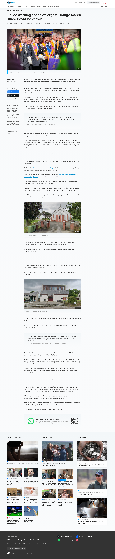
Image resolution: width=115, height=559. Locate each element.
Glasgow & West (18, 10)
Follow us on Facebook (85, 536)
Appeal (45, 540)
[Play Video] (44, 49)
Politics (32, 6)
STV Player (11, 540)
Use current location (94, 2)
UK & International (53, 6)
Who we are (10, 544)
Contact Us (35, 544)
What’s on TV (34, 540)
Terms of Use (18, 544)
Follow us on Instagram (85, 540)
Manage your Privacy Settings (17, 548)
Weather (76, 2)
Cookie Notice (43, 544)
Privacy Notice (27, 544)
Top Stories (10, 6)
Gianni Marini (11, 79)
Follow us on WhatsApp (67, 540)
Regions (19, 6)
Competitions (22, 540)
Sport (26, 6)
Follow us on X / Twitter (67, 536)
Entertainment (41, 6)
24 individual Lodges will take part (44, 168)
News (9, 10)
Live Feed (104, 6)
